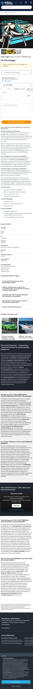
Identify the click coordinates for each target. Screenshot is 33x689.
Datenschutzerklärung (7, 671)
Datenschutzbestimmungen (16, 510)
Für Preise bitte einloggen (16, 122)
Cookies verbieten (16, 686)
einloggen (22, 64)
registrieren (5, 66)
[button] (16, 85)
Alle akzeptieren (16, 682)
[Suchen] (30, 7)
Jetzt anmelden (5, 628)
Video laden (16, 505)
